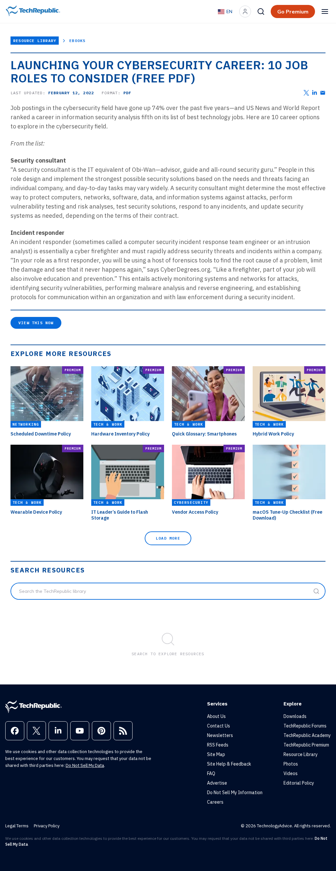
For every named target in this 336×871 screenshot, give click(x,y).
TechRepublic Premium (306, 745)
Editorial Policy (299, 783)
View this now (35, 322)
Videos (291, 773)
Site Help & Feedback (229, 764)
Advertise (217, 783)
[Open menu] (325, 11)
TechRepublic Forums (305, 726)
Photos (291, 764)
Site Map (216, 754)
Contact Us (218, 726)
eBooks (77, 40)
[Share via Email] (323, 93)
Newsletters (220, 735)
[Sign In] (245, 11)
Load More (168, 538)
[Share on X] (306, 93)
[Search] (261, 11)
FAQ (211, 773)
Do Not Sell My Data (85, 765)
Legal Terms (17, 826)
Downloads (295, 716)
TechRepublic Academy (307, 735)
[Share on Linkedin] (314, 93)
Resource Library (34, 40)
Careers (215, 802)
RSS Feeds (217, 745)
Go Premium (292, 11)
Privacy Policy (46, 826)
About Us (216, 716)
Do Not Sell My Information (234, 792)
